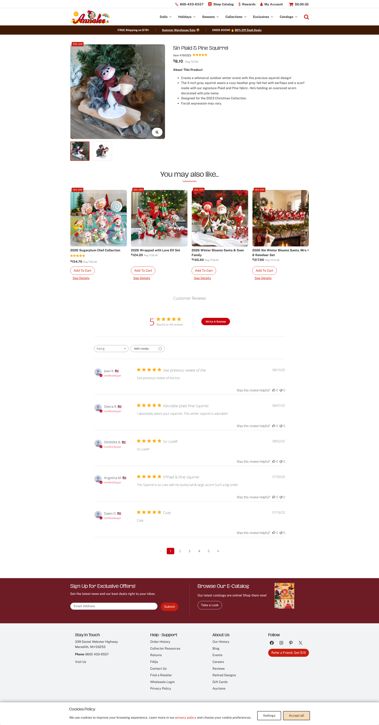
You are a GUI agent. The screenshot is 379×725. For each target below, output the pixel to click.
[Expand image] (157, 132)
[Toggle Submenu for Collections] (245, 17)
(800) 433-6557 (97, 654)
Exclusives (261, 17)
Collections (233, 17)
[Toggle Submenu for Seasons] (218, 17)
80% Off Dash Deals (248, 30)
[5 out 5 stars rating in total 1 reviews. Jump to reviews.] (77, 255)
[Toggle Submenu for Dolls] (170, 17)
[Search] (306, 17)
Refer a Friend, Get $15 (288, 653)
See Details (81, 278)
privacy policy (185, 717)
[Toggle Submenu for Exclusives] (272, 17)
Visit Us (80, 662)
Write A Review (216, 321)
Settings (269, 715)
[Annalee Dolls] (90, 17)
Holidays (184, 17)
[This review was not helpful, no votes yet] (281, 390)
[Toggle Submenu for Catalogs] (296, 17)
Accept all (296, 715)
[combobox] (111, 348)
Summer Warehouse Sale (179, 30)
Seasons (208, 17)
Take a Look (210, 605)
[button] (82, 270)
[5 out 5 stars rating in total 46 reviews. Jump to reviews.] (200, 55)
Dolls (164, 17)
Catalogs (286, 17)
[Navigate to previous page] (161, 551)
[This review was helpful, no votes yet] (273, 390)
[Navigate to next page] (218, 551)
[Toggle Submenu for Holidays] (194, 17)
